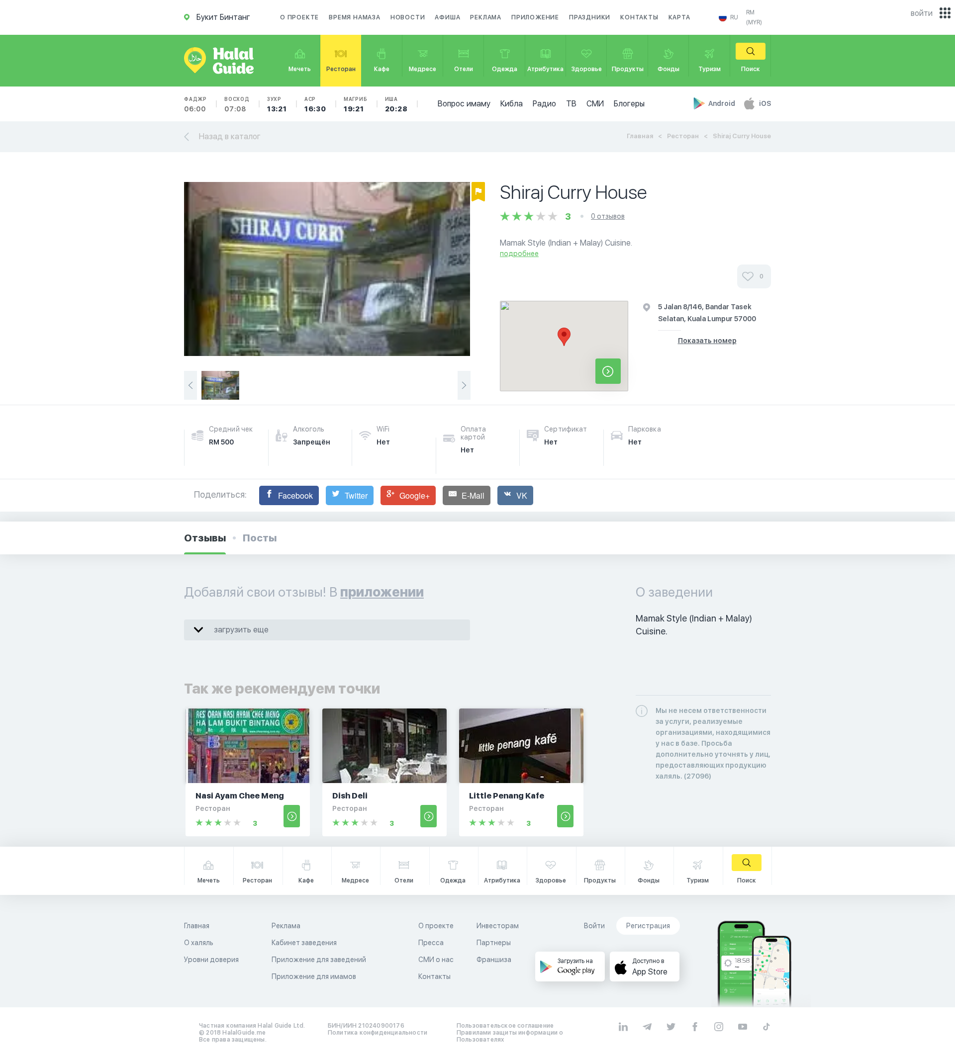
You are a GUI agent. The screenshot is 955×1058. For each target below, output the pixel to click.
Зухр (277, 104)
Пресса (431, 943)
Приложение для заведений (319, 960)
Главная (640, 136)
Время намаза (355, 17)
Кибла (511, 103)
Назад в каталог (230, 136)
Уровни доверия (211, 960)
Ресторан (683, 136)
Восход (237, 104)
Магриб (356, 104)
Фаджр (195, 104)
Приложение (535, 17)
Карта (679, 17)
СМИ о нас (436, 960)
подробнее (519, 254)
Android (722, 103)
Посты (260, 538)
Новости (407, 17)
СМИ (595, 103)
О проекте (299, 17)
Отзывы (205, 538)
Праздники (589, 17)
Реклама (485, 17)
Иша (396, 104)
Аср (315, 104)
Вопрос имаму (464, 103)
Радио (544, 103)
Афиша (447, 17)
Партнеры (494, 943)
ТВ (571, 103)
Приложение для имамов (314, 976)
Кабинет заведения (304, 943)
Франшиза (494, 960)
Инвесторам (498, 926)
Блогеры (629, 103)
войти (922, 13)
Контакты (639, 17)
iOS (765, 103)
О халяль (198, 943)
